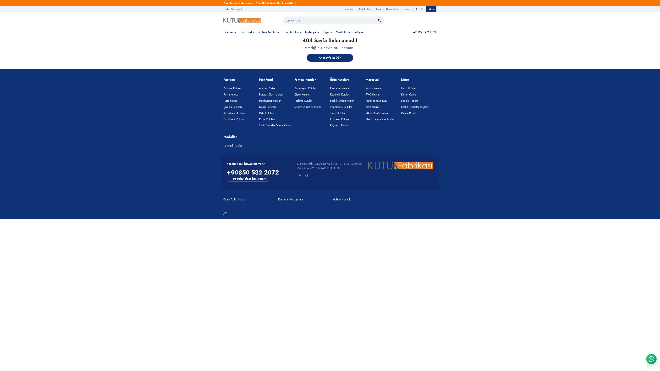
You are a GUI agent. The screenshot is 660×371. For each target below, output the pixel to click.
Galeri (407, 9)
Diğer (326, 32)
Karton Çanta (408, 95)
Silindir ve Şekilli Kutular (307, 107)
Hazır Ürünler (408, 88)
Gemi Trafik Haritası (234, 199)
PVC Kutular (373, 95)
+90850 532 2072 (253, 172)
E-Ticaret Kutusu (339, 119)
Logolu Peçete (409, 101)
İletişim (358, 32)
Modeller (342, 32)
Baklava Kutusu (232, 88)
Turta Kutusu (230, 101)
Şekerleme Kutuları (234, 113)
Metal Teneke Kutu (376, 101)
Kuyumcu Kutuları (340, 125)
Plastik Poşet (408, 113)
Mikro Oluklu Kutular (377, 113)
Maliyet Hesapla (342, 199)
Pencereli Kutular (340, 88)
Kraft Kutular (373, 107)
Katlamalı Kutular (232, 146)
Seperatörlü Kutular (341, 107)
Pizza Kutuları (267, 119)
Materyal (311, 32)
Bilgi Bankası (365, 9)
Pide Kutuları (266, 113)
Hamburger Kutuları (270, 101)
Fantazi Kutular (267, 32)
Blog (378, 9)
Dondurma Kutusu (233, 119)
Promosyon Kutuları (305, 88)
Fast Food (246, 32)
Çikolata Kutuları (232, 107)
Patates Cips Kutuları (271, 95)
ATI (225, 214)
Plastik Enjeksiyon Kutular (380, 119)
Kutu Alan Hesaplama (290, 199)
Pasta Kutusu (230, 95)
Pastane (228, 32)
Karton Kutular (374, 88)
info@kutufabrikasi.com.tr (250, 179)
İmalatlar (349, 9)
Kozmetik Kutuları (340, 95)
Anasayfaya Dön (330, 57)
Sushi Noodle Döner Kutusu (275, 125)
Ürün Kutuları (291, 32)
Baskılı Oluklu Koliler (342, 101)
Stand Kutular (337, 113)
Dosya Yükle (392, 9)
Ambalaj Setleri (267, 88)
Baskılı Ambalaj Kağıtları (415, 107)
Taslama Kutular (303, 101)
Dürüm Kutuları (267, 107)
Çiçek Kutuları (302, 95)
